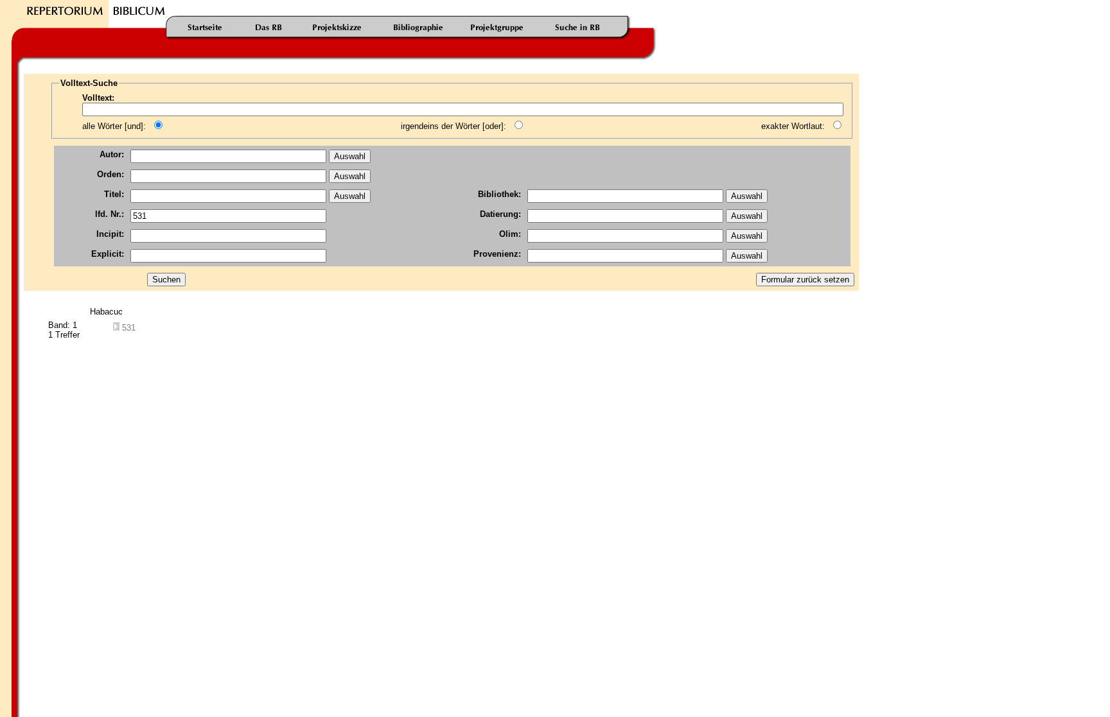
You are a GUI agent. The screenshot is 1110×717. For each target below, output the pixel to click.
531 (127, 328)
